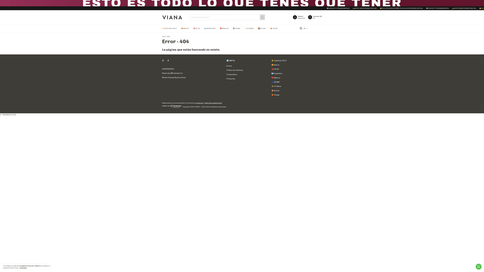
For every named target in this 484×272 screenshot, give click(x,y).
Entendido (23, 268)
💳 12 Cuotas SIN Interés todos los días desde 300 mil (393, 8)
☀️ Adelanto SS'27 (169, 28)
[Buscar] (262, 17)
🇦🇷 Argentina (209, 28)
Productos (230, 79)
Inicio (164, 36)
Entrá (300, 16)
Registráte (301, 18)
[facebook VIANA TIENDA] (168, 60)
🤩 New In (185, 28)
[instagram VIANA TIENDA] (163, 60)
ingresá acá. (200, 103)
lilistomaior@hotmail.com (172, 73)
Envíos (229, 66)
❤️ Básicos (224, 28)
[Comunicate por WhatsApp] (478, 266)
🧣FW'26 (196, 28)
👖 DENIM (236, 28)
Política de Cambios (234, 70)
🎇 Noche (262, 28)
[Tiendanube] (172, 107)
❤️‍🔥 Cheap (274, 28)
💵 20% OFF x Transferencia (329, 8)
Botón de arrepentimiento (213, 103)
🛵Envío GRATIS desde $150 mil (356, 8)
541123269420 (168, 69)
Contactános (231, 74)
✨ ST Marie (249, 28)
